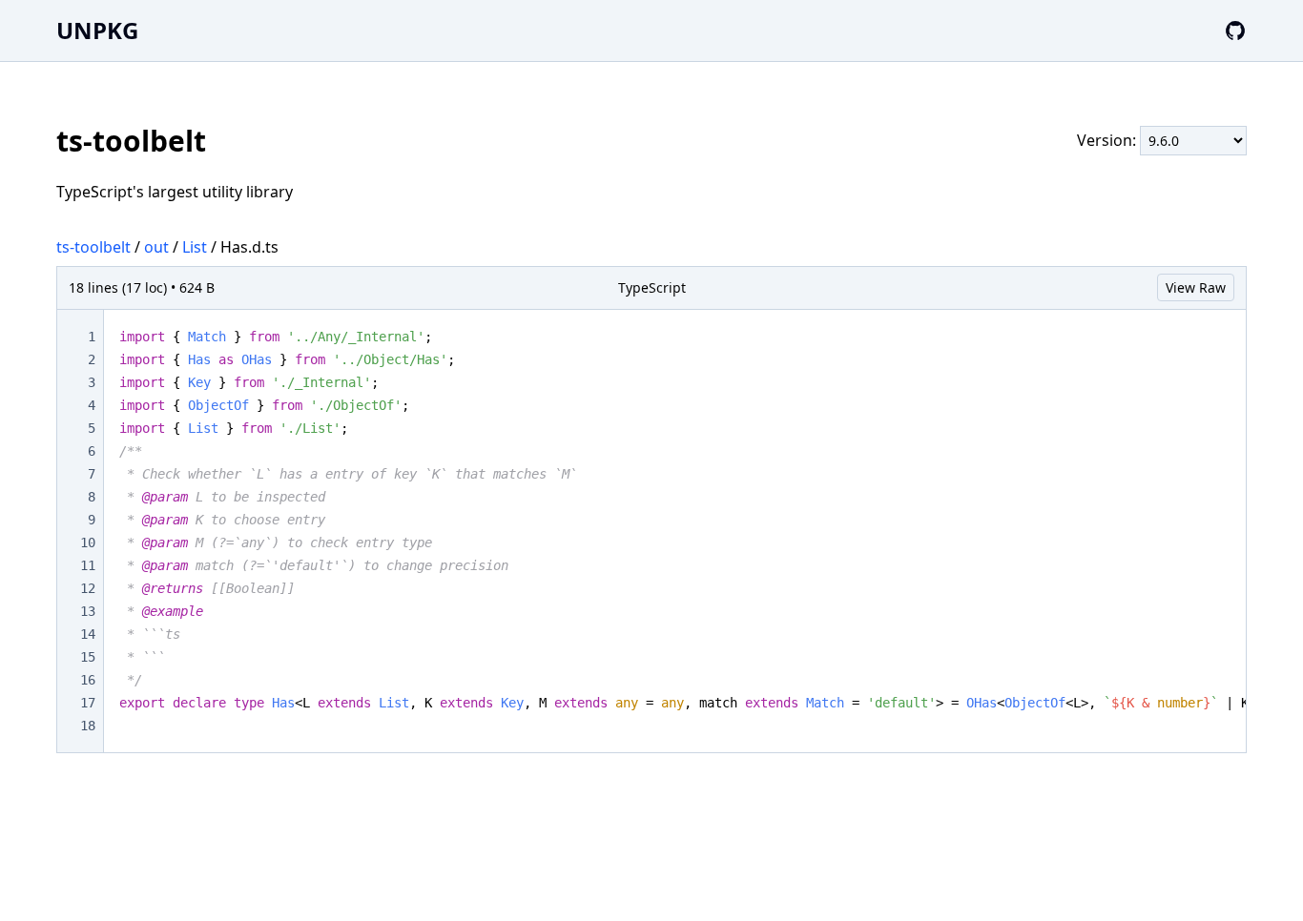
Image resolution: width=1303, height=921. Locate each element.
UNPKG (97, 30)
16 (87, 679)
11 (87, 565)
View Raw (1196, 287)
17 (87, 702)
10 (87, 542)
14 (87, 634)
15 (87, 657)
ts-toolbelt (93, 246)
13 (87, 611)
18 (87, 725)
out (156, 246)
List (194, 246)
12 (87, 588)
